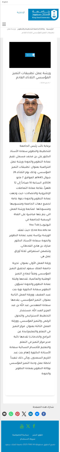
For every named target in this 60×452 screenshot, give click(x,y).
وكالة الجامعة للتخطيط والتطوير (31, 29)
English (5, 2)
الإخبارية (21, 12)
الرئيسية (49, 29)
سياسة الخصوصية (21, 435)
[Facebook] (44, 413)
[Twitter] (24, 413)
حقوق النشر (38, 435)
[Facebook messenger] (37, 413)
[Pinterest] (17, 413)
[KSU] (43, 13)
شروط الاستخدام (27, 439)
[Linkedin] (30, 413)
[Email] (4, 413)
